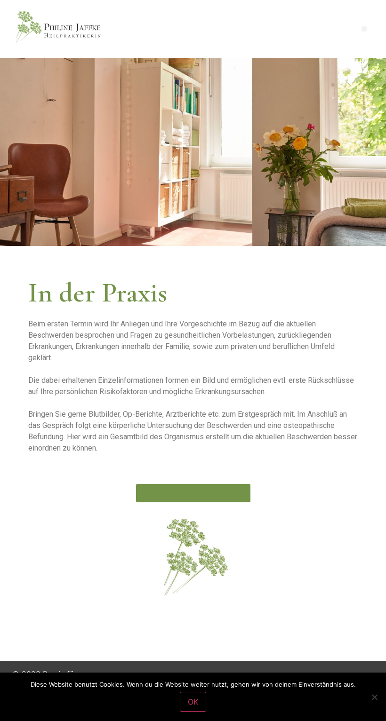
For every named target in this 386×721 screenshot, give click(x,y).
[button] (364, 29)
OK (193, 701)
